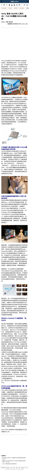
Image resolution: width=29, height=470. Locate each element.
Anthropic (22, 8)
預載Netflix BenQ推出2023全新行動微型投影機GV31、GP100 (13, 461)
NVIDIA (15, 8)
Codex (10, 8)
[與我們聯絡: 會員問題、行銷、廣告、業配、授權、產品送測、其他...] (14, 467)
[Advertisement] (14, 43)
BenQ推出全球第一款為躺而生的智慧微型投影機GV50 (13, 458)
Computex (4, 8)
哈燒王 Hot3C (14, 1)
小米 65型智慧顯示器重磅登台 (9, 463)
